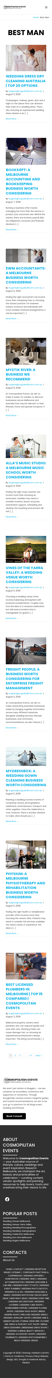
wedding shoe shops (26, 1311)
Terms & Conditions (14, 1356)
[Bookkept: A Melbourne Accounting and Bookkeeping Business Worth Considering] (26, 151)
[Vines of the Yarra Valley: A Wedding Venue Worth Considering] (26, 549)
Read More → (12, 118)
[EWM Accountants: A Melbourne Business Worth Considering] (26, 255)
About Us (9, 1260)
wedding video (28, 1278)
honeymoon (11, 1278)
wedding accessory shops (20, 1334)
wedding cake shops (31, 1304)
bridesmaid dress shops (34, 1327)
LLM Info (45, 1353)
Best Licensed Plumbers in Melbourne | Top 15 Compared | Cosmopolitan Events (24, 996)
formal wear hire (30, 1321)
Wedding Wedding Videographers (19, 1231)
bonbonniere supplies (16, 1308)
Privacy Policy (32, 1356)
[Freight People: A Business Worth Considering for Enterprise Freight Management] (26, 650)
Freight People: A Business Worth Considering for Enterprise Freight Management (24, 679)
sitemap (16, 1272)
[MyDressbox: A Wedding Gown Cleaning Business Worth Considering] (26, 756)
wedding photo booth (34, 1288)
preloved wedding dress (34, 1314)
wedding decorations (21, 1301)
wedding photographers (32, 1337)
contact (19, 1269)
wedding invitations (23, 1295)
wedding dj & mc (14, 1291)
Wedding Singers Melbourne (16, 1240)
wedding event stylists (25, 1285)
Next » (39, 1055)
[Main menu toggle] (46, 7)
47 (30, 1055)
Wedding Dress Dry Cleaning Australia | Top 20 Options (25, 81)
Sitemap (26, 1353)
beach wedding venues (26, 1340)
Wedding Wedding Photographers (19, 1227)
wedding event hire (39, 1298)
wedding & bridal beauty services (25, 1330)
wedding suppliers (33, 1275)
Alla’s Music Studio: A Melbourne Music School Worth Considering (26, 470)
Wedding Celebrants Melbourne (18, 1234)
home (9, 1269)
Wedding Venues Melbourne (16, 1221)
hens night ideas (18, 1298)
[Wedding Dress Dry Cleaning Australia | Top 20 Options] (26, 57)
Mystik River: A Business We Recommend (20, 374)
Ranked (36, 1353)
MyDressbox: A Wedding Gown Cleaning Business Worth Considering (26, 778)
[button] (7, 1199)
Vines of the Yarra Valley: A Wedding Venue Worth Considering (24, 574)
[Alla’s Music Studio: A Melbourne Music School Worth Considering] (26, 446)
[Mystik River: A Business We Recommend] (26, 351)
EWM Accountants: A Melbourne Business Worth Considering (25, 275)
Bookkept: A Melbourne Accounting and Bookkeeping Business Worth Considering (23, 181)
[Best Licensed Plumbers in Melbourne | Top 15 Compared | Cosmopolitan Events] (26, 966)
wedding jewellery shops (17, 1317)
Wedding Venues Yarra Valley (17, 1224)
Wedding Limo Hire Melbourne (17, 1237)
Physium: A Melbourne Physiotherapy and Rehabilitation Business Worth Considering (25, 885)
